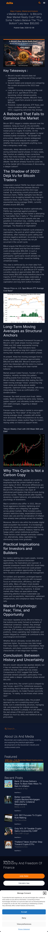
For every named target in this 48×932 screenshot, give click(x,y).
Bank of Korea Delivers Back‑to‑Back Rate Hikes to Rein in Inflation (28, 783)
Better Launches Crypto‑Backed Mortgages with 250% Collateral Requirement (27, 800)
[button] (45, 893)
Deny (24, 918)
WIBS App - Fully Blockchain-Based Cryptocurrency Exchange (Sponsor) (24, 761)
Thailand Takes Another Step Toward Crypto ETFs (28, 843)
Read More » (18, 792)
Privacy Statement (24, 929)
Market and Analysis (30, 11)
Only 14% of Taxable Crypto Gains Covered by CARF (28, 829)
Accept (24, 912)
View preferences (24, 924)
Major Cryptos (15, 11)
